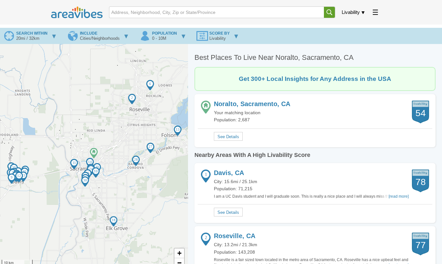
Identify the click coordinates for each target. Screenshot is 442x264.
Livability (351, 12)
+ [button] (179, 253)
